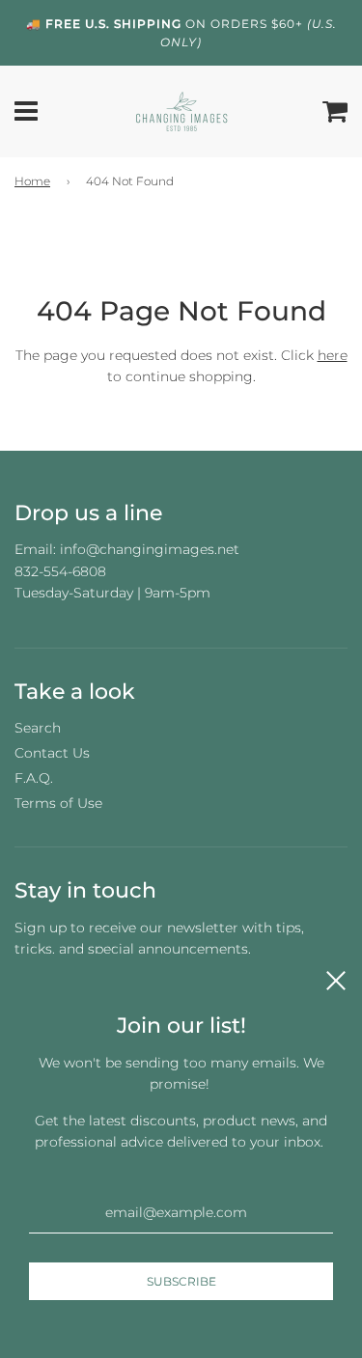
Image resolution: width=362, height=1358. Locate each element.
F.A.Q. (33, 778)
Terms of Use (58, 803)
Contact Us (52, 753)
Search (37, 727)
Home (32, 181)
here (333, 355)
